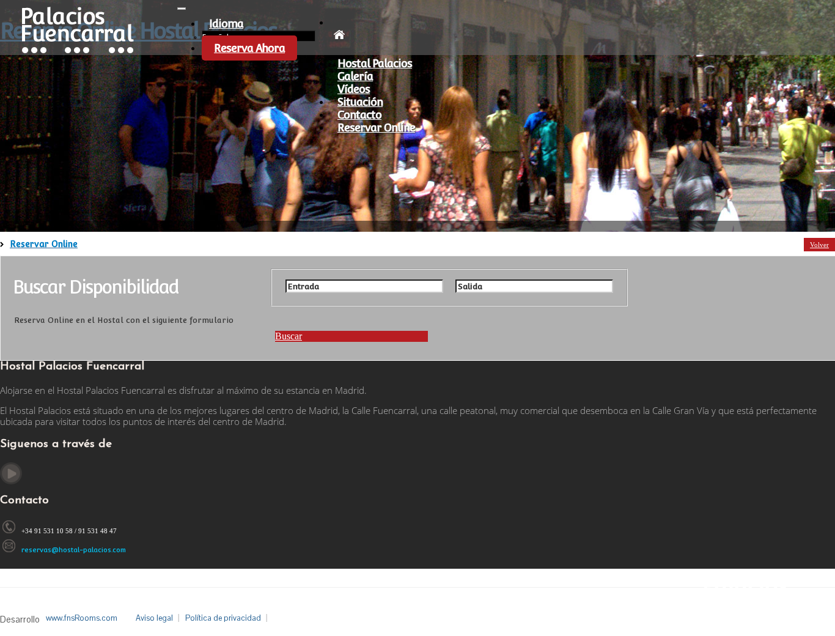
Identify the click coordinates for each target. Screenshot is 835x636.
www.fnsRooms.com (81, 618)
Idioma (226, 23)
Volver (819, 244)
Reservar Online (376, 127)
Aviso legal (154, 618)
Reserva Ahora (249, 48)
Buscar (288, 336)
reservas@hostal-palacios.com (73, 550)
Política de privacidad (223, 618)
